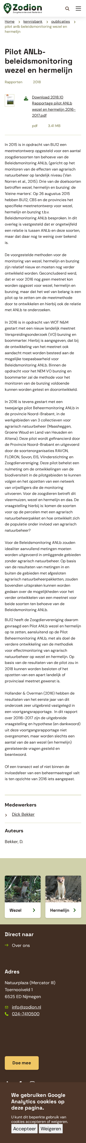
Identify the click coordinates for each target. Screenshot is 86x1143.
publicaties (60, 21)
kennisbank (33, 21)
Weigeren (51, 1129)
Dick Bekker (23, 814)
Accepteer (24, 1129)
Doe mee (21, 1063)
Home (10, 21)
